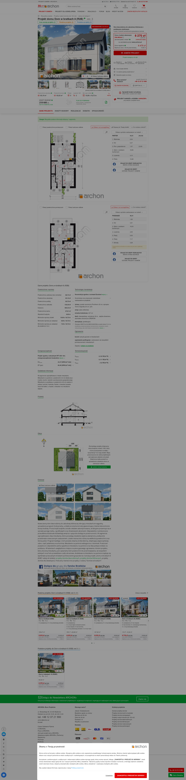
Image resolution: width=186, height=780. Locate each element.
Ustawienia (109, 775)
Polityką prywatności (77, 768)
